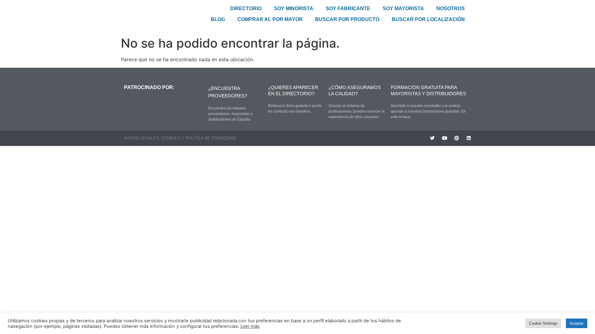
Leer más (250, 326)
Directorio (246, 8)
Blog (218, 19)
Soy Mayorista (403, 8)
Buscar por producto (347, 19)
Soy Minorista (293, 8)
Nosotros (450, 8)
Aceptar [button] (577, 323)
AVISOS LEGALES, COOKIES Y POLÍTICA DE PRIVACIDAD (180, 138)
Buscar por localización (428, 19)
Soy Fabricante (348, 8)
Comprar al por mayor (270, 19)
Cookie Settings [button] (543, 323)
